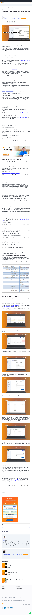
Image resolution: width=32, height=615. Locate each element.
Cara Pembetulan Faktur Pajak (12, 572)
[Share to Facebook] (14, 22)
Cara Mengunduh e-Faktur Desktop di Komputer (15, 565)
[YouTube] (7, 531)
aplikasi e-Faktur (17, 479)
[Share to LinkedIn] (12, 22)
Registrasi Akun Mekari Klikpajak (9, 306)
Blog (4, 7)
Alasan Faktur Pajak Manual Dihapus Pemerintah (15, 579)
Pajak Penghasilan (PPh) (22, 117)
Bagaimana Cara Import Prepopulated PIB (20, 485)
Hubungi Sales (27, 2)
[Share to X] (7, 22)
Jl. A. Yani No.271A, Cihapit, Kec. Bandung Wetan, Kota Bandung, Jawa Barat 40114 (11, 597)
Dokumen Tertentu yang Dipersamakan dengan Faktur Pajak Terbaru (17, 202)
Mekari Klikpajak (17, 52)
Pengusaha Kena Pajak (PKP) (25, 60)
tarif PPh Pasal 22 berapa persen (14, 120)
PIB (7, 208)
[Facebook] (2, 531)
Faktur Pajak (14, 69)
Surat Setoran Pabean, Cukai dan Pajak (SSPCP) (11, 173)
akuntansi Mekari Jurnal (14, 480)
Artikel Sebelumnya (6, 494)
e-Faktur (3, 9)
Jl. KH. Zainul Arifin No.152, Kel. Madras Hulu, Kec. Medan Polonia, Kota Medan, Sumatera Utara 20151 (13, 600)
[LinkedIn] (6, 531)
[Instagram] (4, 531)
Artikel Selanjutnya (26, 494)
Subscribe (16, 526)
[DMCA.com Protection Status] (11, 608)
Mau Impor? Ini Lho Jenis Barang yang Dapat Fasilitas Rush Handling (17, 112)
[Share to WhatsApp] (10, 22)
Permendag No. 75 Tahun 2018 (7, 91)
